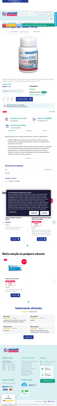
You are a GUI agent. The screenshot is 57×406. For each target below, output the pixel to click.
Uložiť (5, 111)
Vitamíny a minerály (14, 181)
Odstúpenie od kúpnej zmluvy (28, 368)
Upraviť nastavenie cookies (44, 404)
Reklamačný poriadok (26, 365)
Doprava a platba (16, 2)
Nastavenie (12, 212)
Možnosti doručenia (37, 94)
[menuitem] (4, 25)
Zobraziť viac (28, 337)
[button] (27, 245)
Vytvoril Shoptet (39, 401)
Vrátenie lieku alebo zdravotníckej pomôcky (26, 371)
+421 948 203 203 (47, 364)
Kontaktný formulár (47, 381)
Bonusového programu (16, 91)
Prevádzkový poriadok (26, 363)
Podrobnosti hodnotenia (24, 31)
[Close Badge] (15, 394)
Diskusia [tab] (45, 130)
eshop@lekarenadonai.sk (49, 361)
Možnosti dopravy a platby (8, 383)
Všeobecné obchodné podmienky (29, 361)
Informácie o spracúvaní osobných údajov (27, 374)
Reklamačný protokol (26, 367)
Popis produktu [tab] (11, 130)
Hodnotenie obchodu (28, 308)
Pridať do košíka (22, 99)
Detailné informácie (7, 84)
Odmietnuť (34, 213)
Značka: (36, 31)
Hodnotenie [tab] (29, 130)
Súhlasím (44, 213)
